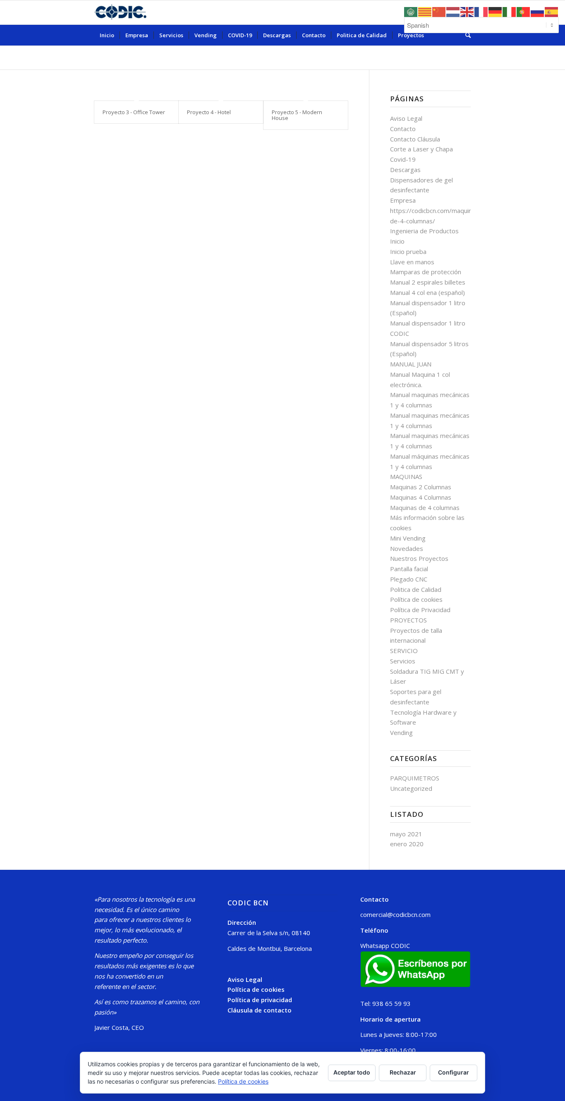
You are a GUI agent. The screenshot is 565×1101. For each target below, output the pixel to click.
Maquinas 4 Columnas (420, 497)
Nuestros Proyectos (419, 558)
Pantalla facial (409, 569)
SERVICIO (404, 650)
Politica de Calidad (415, 589)
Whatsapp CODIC (385, 945)
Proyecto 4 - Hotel (209, 112)
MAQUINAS (406, 476)
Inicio (397, 241)
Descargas (405, 169)
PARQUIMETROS (414, 778)
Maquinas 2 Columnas (420, 487)
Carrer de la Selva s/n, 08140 (268, 933)
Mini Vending (408, 538)
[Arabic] (411, 11)
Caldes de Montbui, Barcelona (269, 948)
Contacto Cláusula (415, 139)
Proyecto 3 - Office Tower (134, 112)
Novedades (406, 548)
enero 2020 (407, 844)
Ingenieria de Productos (424, 231)
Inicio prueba (408, 251)
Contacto (403, 128)
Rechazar (403, 1072)
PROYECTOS (408, 620)
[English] (467, 11)
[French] (481, 11)
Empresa (403, 200)
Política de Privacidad (420, 610)
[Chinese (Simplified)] (439, 11)
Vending (401, 732)
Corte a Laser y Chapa (421, 149)
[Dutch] (453, 11)
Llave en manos (412, 262)
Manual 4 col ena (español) (427, 292)
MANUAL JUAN (411, 364)
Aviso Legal (406, 118)
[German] (495, 11)
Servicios (402, 661)
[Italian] (510, 11)
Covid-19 (403, 159)
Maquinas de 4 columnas (425, 507)
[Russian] (538, 11)
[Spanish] (552, 11)
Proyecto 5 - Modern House (297, 115)
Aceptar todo (351, 1072)
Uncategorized (411, 788)
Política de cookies (416, 599)
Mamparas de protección (425, 272)
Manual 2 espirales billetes (427, 282)
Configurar (453, 1072)
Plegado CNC (408, 579)
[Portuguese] (524, 11)
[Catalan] (425, 11)
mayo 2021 (406, 834)
